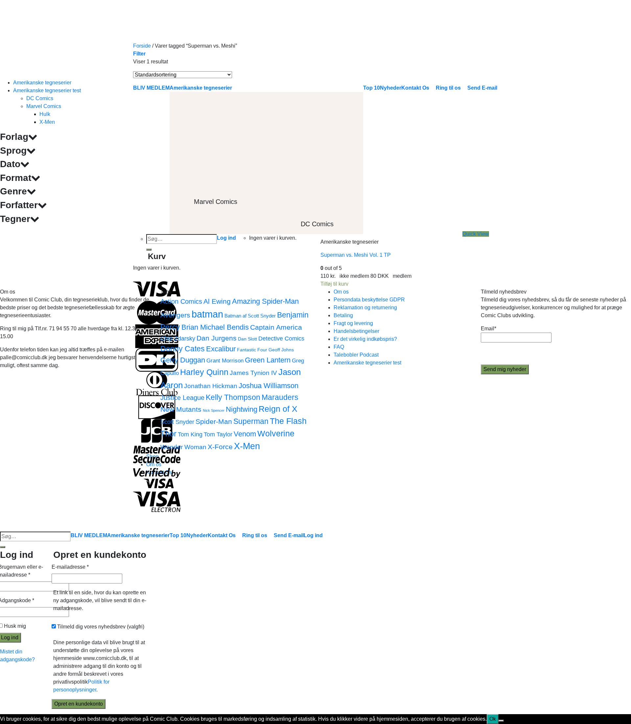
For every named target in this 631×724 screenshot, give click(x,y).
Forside (142, 46)
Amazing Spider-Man (265, 301)
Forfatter (19, 205)
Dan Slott (247, 339)
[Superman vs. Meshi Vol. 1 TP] (369, 155)
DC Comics (39, 98)
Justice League (182, 397)
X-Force (220, 446)
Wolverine (275, 433)
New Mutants (180, 409)
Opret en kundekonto (78, 704)
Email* (488, 328)
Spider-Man (214, 421)
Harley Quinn (204, 372)
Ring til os (254, 535)
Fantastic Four (252, 349)
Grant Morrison (225, 361)
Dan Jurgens (217, 338)
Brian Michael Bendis (215, 327)
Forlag (14, 137)
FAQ (339, 347)
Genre (13, 191)
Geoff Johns (281, 349)
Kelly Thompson (233, 397)
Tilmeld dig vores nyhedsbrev (100, 626)
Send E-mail (289, 535)
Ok (492, 719)
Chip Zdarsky (177, 338)
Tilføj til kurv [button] (334, 284)
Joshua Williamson (268, 386)
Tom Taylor (218, 434)
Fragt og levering (353, 323)
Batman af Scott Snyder (250, 315)
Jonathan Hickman (210, 385)
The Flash (288, 421)
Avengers (175, 315)
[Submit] (2, 547)
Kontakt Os (222, 535)
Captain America (276, 327)
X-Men (47, 122)
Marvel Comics (43, 106)
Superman (251, 421)
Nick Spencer (213, 410)
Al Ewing (217, 301)
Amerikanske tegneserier (42, 82)
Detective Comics (281, 338)
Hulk (44, 114)
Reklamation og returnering (365, 307)
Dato (10, 164)
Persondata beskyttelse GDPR (369, 299)
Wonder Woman (183, 446)
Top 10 (178, 535)
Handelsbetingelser (356, 331)
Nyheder (197, 535)
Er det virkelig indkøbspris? (365, 339)
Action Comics (181, 301)
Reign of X (278, 409)
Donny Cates (182, 348)
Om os (341, 292)
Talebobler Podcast (356, 355)
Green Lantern (268, 360)
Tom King (190, 434)
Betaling (343, 315)
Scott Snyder (177, 421)
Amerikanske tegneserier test (47, 90)
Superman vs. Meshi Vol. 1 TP (355, 255)
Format (15, 178)
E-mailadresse (70, 567)
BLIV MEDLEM (89, 535)
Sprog (13, 150)
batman (207, 314)
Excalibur (221, 349)
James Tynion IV (253, 372)
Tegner (15, 219)
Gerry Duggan (182, 360)
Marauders (280, 397)
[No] (501, 721)
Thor (168, 433)
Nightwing (241, 409)
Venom (245, 434)
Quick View (475, 234)
